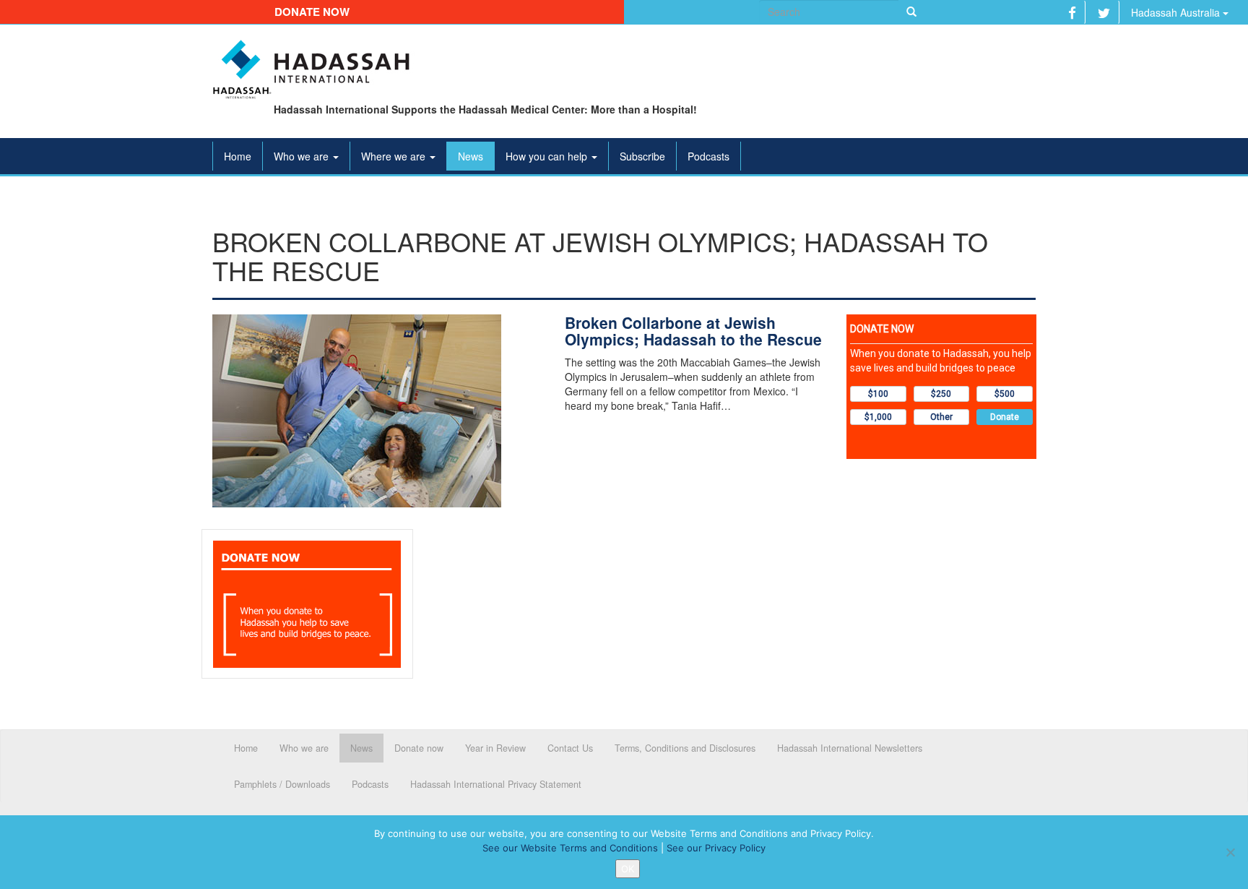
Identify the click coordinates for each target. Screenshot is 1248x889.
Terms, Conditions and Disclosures (685, 748)
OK (627, 869)
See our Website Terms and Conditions (570, 848)
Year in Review (495, 748)
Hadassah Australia (1177, 12)
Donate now (312, 12)
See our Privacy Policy (716, 848)
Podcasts (708, 156)
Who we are (303, 156)
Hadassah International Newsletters (849, 748)
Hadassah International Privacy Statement (495, 784)
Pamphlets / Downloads (282, 784)
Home (237, 156)
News (470, 156)
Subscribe (642, 156)
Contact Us (570, 748)
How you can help (548, 156)
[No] (1230, 852)
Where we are (394, 156)
